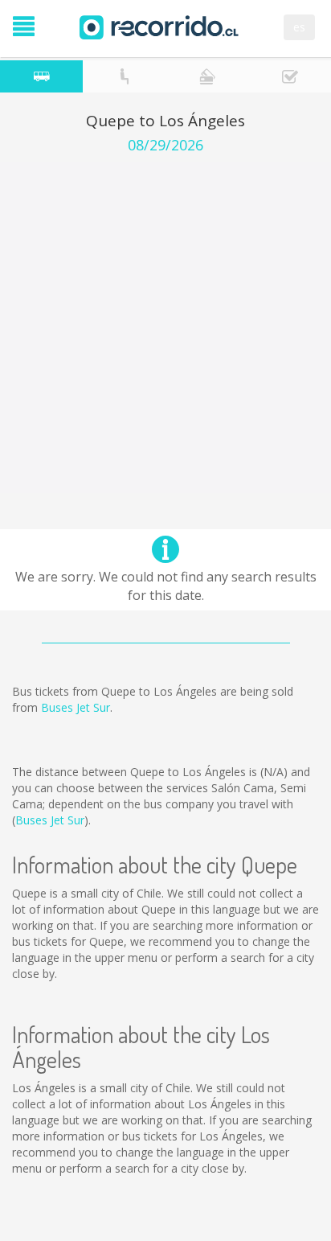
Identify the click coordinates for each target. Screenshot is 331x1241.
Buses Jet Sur (75, 707)
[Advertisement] (165, 327)
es (299, 27)
